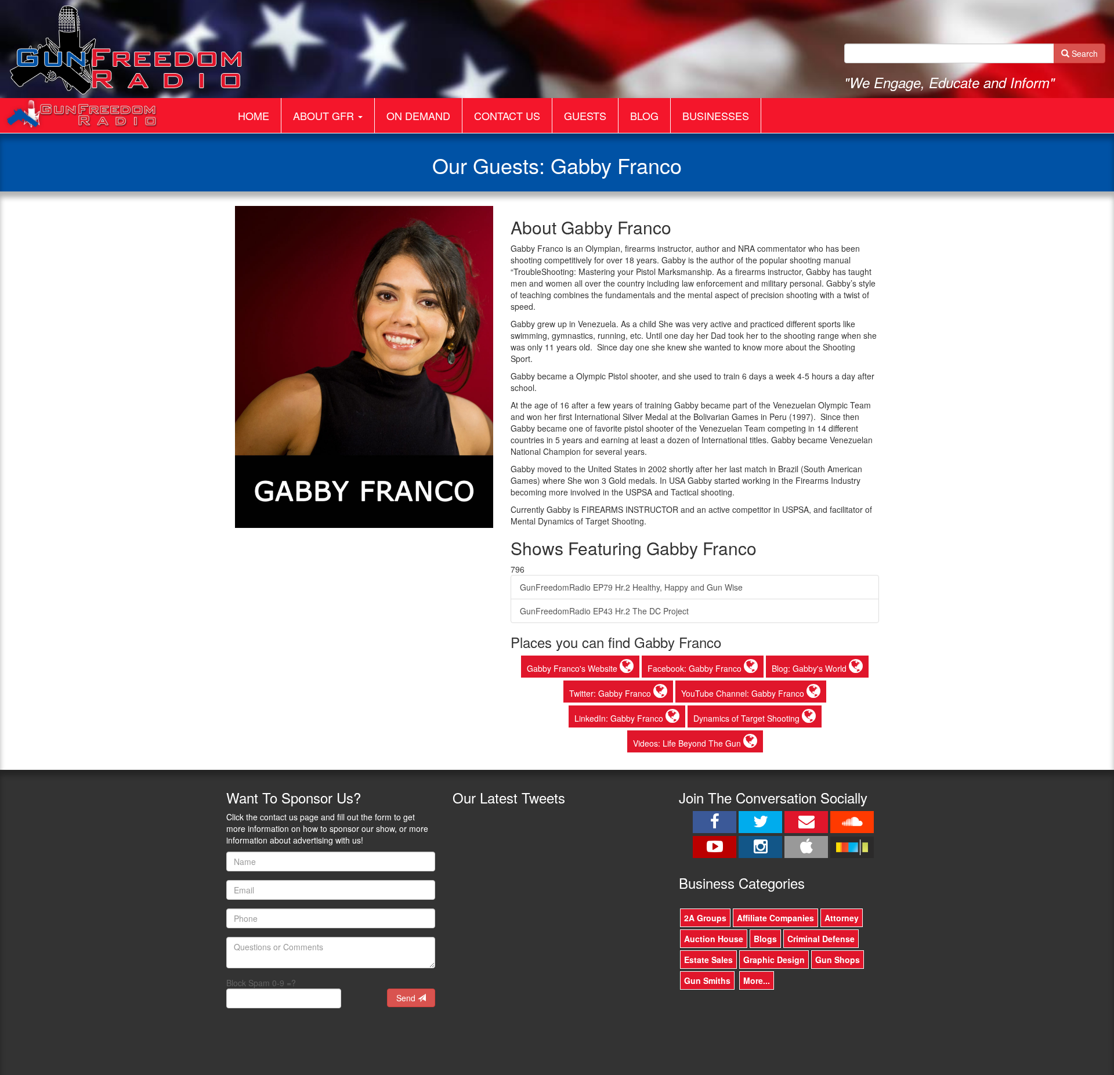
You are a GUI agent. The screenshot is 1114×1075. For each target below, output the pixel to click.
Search (1083, 53)
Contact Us (507, 115)
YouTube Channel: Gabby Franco (743, 693)
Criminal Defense (821, 938)
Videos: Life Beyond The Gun (688, 743)
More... (756, 980)
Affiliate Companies (775, 918)
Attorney (841, 918)
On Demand (418, 115)
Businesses (715, 115)
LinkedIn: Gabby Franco (619, 718)
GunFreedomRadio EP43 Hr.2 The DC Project (604, 611)
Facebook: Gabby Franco (696, 668)
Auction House (713, 938)
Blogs (765, 938)
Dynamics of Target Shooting (747, 718)
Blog (644, 115)
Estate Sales (708, 959)
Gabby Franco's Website (573, 668)
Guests (585, 115)
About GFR (325, 115)
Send (407, 998)
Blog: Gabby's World (810, 668)
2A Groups (705, 918)
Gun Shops (837, 959)
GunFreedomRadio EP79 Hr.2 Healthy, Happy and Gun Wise (631, 587)
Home (253, 115)
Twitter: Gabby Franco (611, 693)
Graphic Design (774, 959)
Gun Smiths (707, 980)
